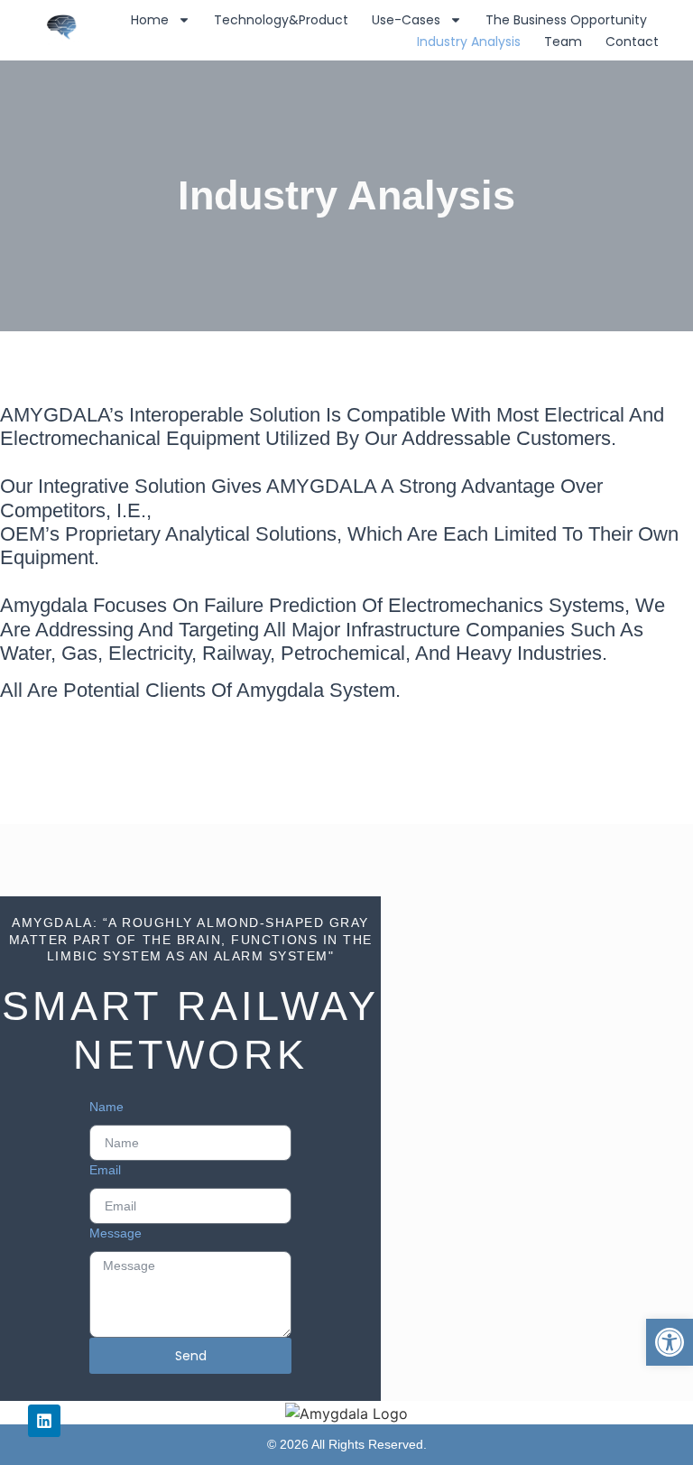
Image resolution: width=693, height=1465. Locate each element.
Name (106, 1106)
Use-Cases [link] (406, 20)
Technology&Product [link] (281, 20)
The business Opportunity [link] (566, 20)
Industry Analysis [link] (469, 41)
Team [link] (563, 41)
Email (105, 1170)
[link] (669, 1342)
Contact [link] (632, 41)
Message (115, 1233)
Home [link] (150, 20)
